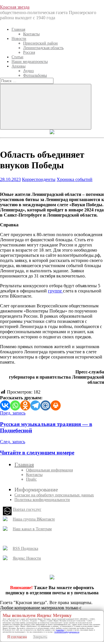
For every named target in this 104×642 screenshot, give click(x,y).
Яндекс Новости (27, 558)
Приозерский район (40, 43)
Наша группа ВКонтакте (34, 519)
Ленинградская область (43, 48)
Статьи (17, 57)
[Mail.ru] (45, 405)
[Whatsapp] (15, 405)
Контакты (31, 34)
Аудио (28, 71)
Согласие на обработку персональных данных (54, 495)
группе (55, 290)
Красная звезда (14, 7)
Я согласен (17, 637)
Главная (18, 29)
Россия (29, 52)
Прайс (31, 479)
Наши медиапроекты (30, 61)
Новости (19, 38)
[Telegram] (35, 405)
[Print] (56, 405)
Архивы (18, 66)
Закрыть (40, 637)
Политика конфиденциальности (42, 500)
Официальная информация (49, 470)
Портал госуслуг (27, 509)
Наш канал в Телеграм (32, 529)
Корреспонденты (38, 179)
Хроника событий (74, 179)
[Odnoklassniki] (25, 405)
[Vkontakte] (5, 405)
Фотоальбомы (35, 75)
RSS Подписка (25, 548)
